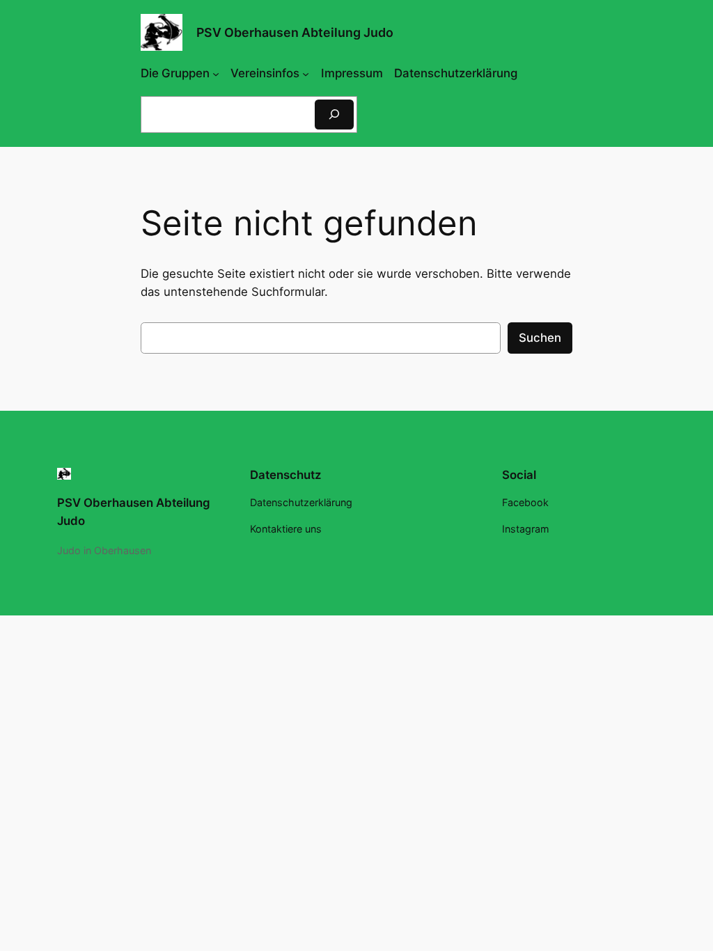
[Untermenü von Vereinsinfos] (305, 73)
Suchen (540, 338)
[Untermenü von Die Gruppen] (215, 73)
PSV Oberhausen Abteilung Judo (294, 32)
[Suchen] (334, 114)
